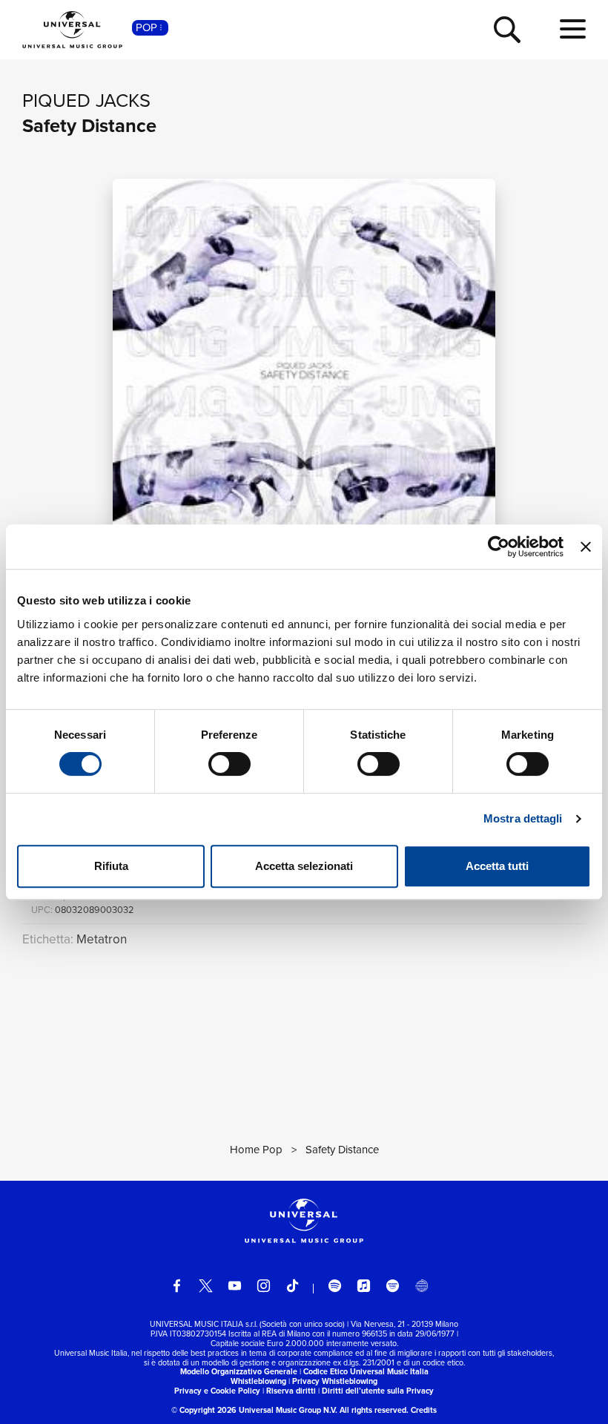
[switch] (229, 764)
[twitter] (205, 1285)
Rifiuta (111, 866)
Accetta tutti (497, 866)
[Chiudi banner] (586, 546)
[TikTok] (292, 1285)
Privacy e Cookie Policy (217, 1391)
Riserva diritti (291, 1391)
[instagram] (263, 1285)
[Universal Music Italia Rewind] (421, 1285)
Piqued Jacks (86, 100)
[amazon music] (392, 1285)
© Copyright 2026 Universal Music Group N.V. (254, 1410)
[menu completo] (573, 29)
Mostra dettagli (523, 818)
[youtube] (234, 1285)
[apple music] (363, 1285)
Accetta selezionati (304, 866)
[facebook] (176, 1285)
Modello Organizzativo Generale (238, 1371)
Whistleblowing (258, 1381)
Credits (424, 1410)
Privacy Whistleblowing (334, 1381)
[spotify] (334, 1285)
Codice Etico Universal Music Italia (366, 1371)
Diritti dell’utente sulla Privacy (378, 1391)
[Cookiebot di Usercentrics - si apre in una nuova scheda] (499, 546)
